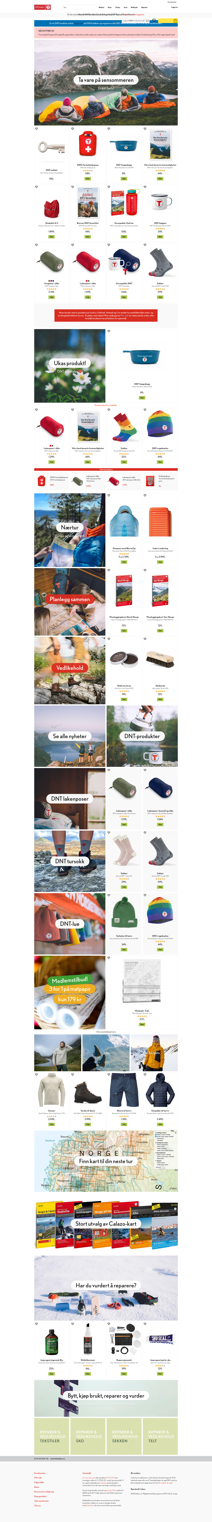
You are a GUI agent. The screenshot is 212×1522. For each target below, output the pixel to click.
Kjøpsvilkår (39, 1482)
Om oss (37, 1505)
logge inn (78, 23)
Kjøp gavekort (40, 1496)
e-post (93, 1477)
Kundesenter (172, 2)
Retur (36, 1487)
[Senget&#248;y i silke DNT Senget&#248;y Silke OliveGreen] (51, 261)
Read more (128, 14)
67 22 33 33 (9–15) (41, 1459)
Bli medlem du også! (165, 1483)
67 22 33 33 (111, 1477)
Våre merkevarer (41, 1501)
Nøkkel (101, 7)
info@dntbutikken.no (57, 1459)
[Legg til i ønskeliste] (36, 129)
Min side (125, 315)
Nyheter (144, 7)
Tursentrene (90, 1505)
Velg (51, 297)
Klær (110, 7)
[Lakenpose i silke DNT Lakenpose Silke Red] (88, 261)
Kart (125, 7)
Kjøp (87, 179)
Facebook (102, 1483)
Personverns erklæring (44, 1491)
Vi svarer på (86, 1477)
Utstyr (117, 7)
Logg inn (174, 7)
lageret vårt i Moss (110, 1490)
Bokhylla (134, 7)
